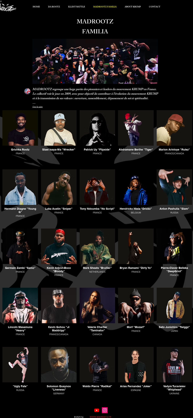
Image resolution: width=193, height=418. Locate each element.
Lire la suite (37, 107)
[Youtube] (97, 410)
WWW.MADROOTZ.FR (100, 417)
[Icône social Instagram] (105, 410)
